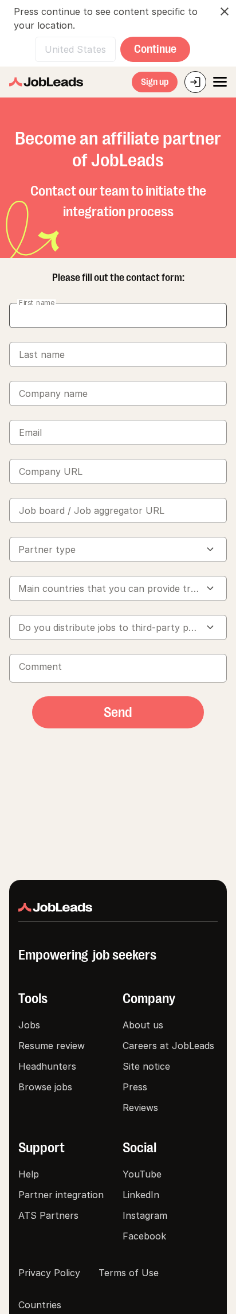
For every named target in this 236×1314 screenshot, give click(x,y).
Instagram (145, 1215)
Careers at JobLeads (168, 1045)
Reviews (140, 1107)
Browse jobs (45, 1087)
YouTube (142, 1174)
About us (143, 1025)
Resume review (51, 1045)
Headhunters (47, 1066)
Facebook (144, 1236)
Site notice (146, 1066)
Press (135, 1087)
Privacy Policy (49, 1272)
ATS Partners (48, 1215)
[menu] (220, 82)
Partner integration (61, 1194)
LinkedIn (141, 1194)
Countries (39, 1305)
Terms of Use (129, 1272)
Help (28, 1174)
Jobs (29, 1025)
